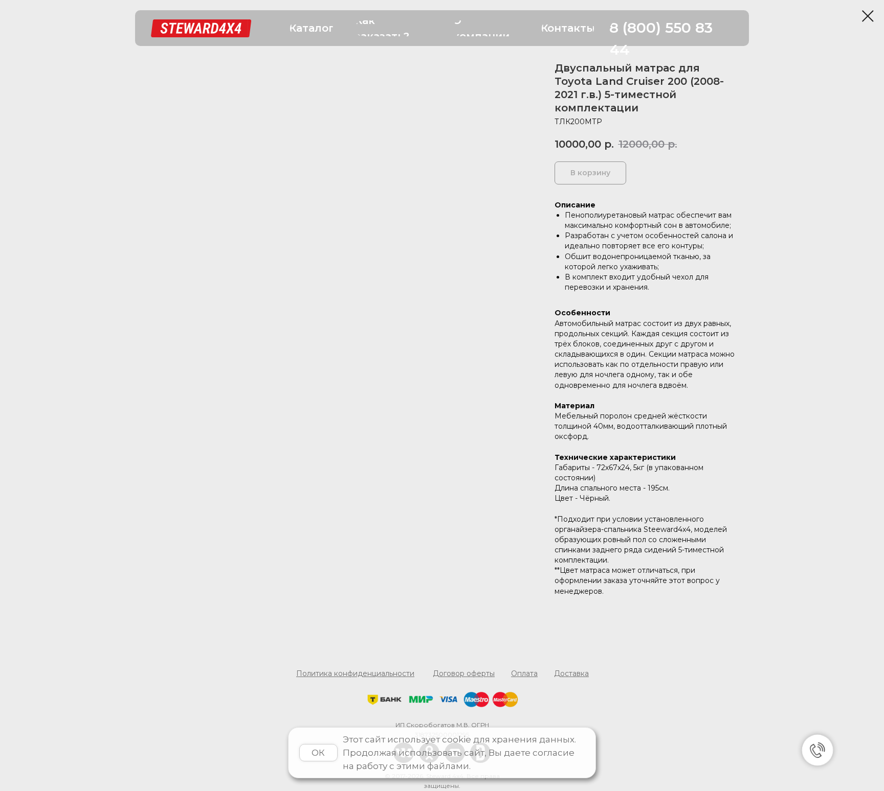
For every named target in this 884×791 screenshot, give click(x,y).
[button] (311, 28)
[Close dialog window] (868, 16)
